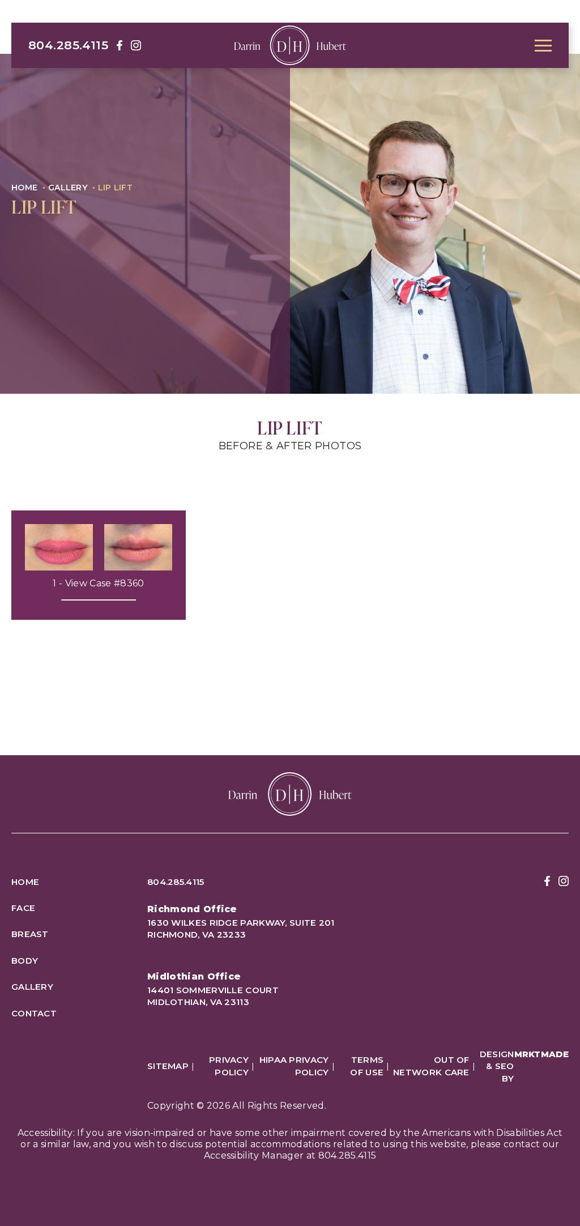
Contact (34, 1013)
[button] (543, 46)
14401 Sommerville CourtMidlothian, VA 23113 (213, 996)
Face (23, 908)
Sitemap (168, 1066)
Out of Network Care (431, 1065)
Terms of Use (366, 1065)
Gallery (67, 187)
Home (24, 187)
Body (24, 960)
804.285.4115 (68, 45)
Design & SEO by (524, 1066)
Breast (30, 934)
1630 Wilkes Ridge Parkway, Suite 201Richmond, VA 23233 (241, 928)
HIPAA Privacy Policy (294, 1065)
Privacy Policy (229, 1065)
